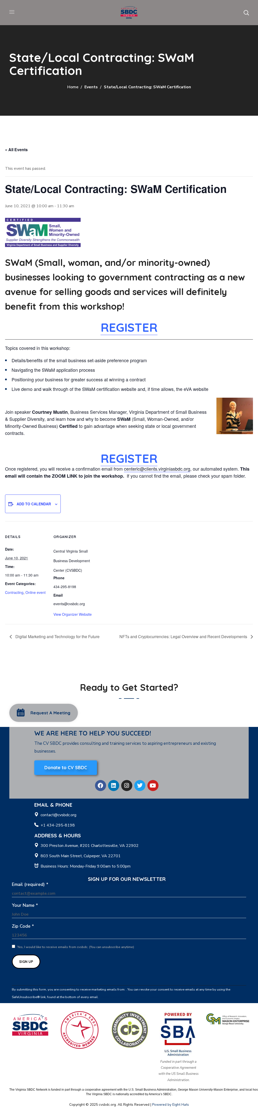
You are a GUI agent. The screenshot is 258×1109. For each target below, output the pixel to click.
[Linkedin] (113, 785)
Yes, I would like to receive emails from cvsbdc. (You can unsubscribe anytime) (75, 947)
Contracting (14, 592)
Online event (35, 592)
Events (91, 87)
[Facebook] (100, 785)
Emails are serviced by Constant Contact (129, 997)
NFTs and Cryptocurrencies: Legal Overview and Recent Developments (183, 636)
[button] (246, 12)
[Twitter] (139, 785)
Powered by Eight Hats (170, 1104)
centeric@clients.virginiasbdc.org (157, 468)
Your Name (25, 905)
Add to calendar (34, 503)
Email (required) (30, 884)
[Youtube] (152, 785)
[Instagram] (126, 785)
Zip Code (23, 926)
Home (72, 87)
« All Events (16, 149)
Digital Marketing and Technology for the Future (57, 636)
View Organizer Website (72, 614)
